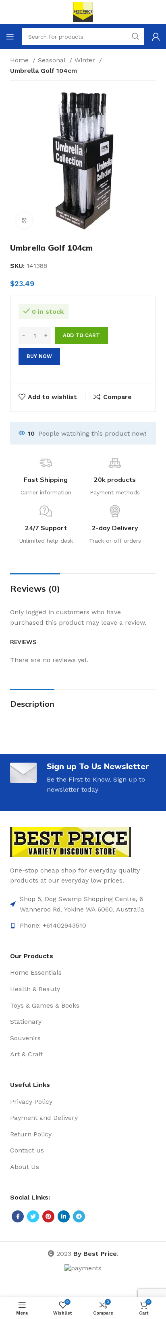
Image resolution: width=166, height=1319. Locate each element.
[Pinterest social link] (48, 1216)
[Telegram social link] (79, 1216)
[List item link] (83, 904)
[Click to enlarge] (24, 220)
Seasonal (52, 60)
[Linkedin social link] (64, 1216)
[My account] (156, 37)
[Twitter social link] (33, 1216)
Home (20, 60)
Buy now (39, 356)
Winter (86, 60)
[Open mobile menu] (10, 37)
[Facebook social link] (18, 1216)
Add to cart (81, 335)
